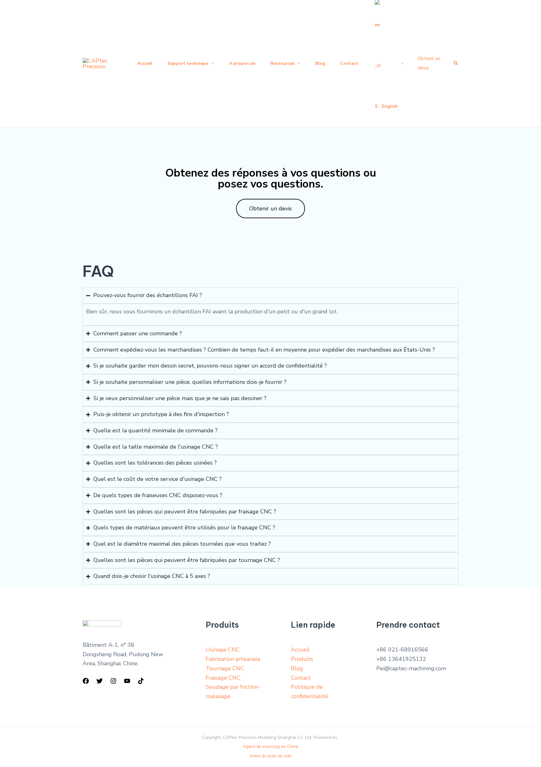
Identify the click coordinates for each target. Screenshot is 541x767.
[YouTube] (127, 681)
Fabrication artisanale (233, 659)
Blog (297, 668)
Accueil (300, 649)
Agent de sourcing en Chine (270, 746)
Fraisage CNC (223, 678)
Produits (302, 659)
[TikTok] (141, 681)
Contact (301, 678)
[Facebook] (86, 681)
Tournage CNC (225, 668)
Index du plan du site (270, 756)
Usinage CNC (223, 649)
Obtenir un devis (270, 208)
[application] (211, 63)
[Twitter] (99, 681)
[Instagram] (113, 681)
